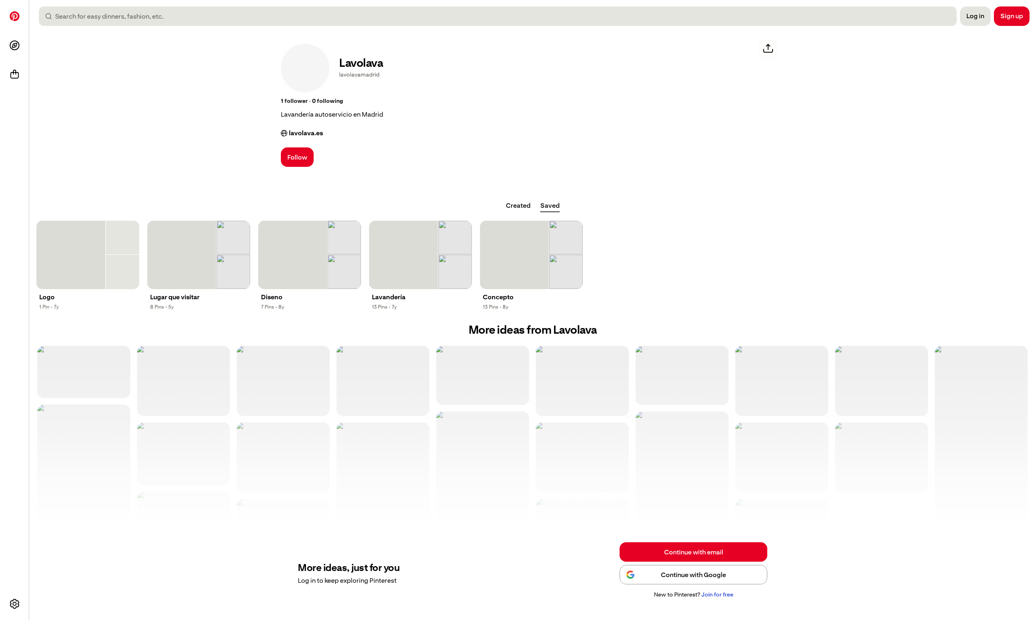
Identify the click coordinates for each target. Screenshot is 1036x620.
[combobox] (501, 16)
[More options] (14, 604)
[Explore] (14, 45)
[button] (294, 101)
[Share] (768, 48)
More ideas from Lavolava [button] (533, 330)
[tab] (518, 205)
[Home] (14, 16)
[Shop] (14, 74)
